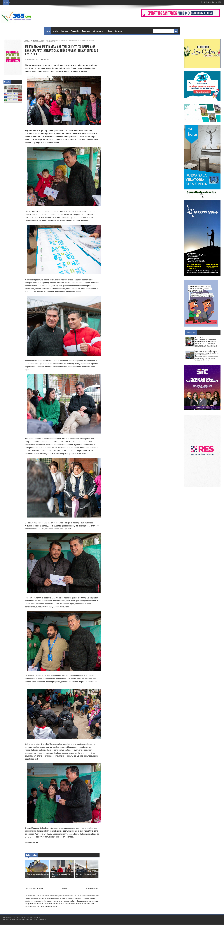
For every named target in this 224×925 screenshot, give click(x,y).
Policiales (64, 31)
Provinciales (75, 31)
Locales (55, 31)
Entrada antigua (93, 888)
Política (109, 31)
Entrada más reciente (34, 888)
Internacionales (98, 31)
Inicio (48, 31)
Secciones (118, 31)
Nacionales (86, 31)
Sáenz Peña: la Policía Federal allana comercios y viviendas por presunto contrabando (207, 353)
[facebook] (201, 2)
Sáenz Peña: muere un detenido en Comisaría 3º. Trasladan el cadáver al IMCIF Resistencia (206, 339)
